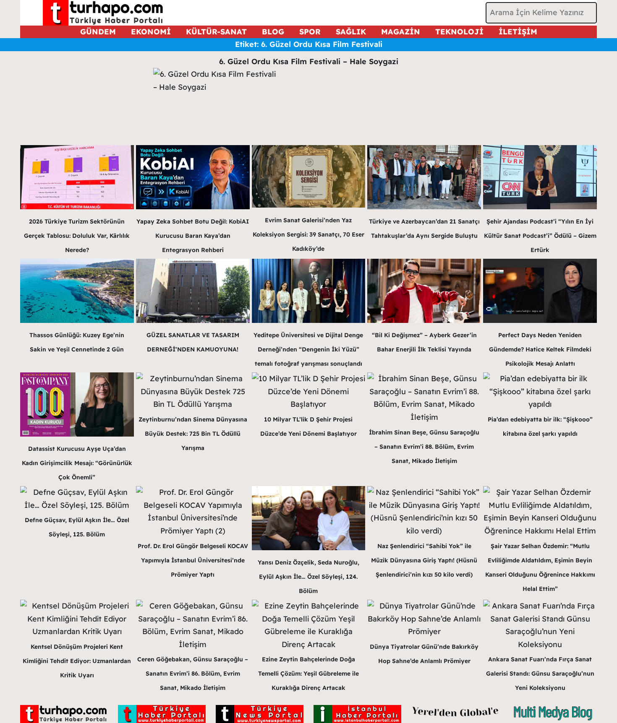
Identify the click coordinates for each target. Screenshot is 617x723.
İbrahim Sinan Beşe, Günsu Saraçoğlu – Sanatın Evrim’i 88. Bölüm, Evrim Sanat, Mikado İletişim (424, 447)
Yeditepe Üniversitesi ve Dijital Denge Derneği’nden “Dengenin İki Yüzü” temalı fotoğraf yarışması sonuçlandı (308, 349)
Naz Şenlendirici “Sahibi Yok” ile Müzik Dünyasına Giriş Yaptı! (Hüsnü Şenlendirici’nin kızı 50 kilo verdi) (424, 560)
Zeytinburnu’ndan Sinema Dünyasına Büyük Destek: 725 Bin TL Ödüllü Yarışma (193, 434)
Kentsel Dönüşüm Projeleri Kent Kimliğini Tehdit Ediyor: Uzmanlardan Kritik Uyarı (77, 661)
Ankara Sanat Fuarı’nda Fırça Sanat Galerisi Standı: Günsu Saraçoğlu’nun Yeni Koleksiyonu (540, 673)
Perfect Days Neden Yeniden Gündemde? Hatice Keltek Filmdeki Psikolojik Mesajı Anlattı (540, 349)
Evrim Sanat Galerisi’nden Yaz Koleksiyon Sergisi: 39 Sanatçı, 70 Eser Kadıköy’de (308, 234)
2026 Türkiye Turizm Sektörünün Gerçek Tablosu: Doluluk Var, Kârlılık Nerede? (77, 236)
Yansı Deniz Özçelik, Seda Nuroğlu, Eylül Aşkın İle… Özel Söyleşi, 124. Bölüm (308, 577)
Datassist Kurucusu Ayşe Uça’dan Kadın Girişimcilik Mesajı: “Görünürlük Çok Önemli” (77, 463)
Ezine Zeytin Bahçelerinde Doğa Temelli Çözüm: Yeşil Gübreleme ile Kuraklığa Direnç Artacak (308, 673)
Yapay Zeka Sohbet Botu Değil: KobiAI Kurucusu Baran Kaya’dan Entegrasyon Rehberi (192, 236)
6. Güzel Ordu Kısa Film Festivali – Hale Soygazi (308, 61)
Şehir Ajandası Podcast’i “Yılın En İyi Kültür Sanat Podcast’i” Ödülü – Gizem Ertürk (540, 236)
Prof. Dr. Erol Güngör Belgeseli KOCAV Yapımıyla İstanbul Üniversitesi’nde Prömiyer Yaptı (193, 560)
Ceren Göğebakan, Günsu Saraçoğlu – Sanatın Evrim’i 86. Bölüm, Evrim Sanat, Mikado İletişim (192, 673)
